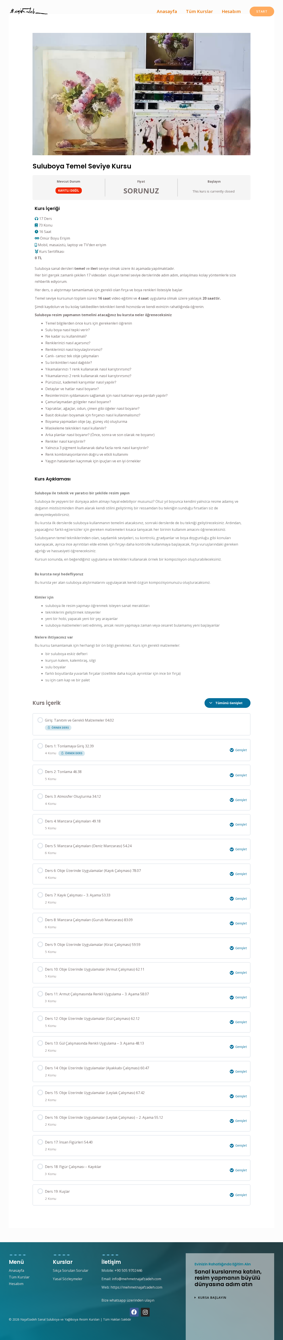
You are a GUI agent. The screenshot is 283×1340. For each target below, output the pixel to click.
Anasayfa (167, 11)
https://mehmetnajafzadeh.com (136, 1287)
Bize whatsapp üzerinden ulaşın (127, 1300)
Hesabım (231, 11)
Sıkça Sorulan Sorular (70, 1270)
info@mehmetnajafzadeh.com (136, 1278)
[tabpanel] (142, 447)
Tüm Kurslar (199, 11)
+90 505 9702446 (128, 1270)
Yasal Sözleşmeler (67, 1278)
